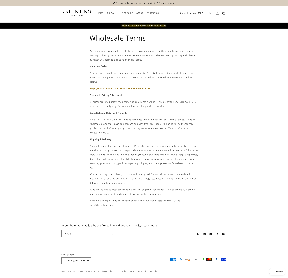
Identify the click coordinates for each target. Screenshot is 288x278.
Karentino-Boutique (75, 271)
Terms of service (136, 271)
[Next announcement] (225, 3)
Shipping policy (151, 271)
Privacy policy (121, 271)
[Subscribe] (112, 233)
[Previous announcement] (62, 3)
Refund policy (107, 271)
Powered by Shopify (91, 271)
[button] (112, 13)
